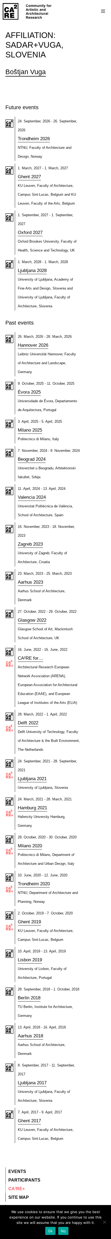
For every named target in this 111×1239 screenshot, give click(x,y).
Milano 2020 (30, 845)
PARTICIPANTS (24, 1180)
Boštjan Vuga (25, 71)
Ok (50, 1231)
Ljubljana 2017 (32, 1082)
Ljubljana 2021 (32, 778)
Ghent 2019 (29, 921)
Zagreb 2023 (30, 544)
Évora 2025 (29, 392)
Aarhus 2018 (30, 1035)
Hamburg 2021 (32, 807)
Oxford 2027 (30, 232)
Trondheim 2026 (34, 138)
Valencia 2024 (32, 497)
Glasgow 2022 (32, 620)
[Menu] (92, 11)
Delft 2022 (28, 722)
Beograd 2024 (32, 459)
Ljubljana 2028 (32, 270)
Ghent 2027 (29, 176)
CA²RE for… (30, 658)
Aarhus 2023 (30, 582)
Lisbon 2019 (30, 959)
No (63, 1231)
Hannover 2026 (33, 345)
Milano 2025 (30, 430)
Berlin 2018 (29, 997)
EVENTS (17, 1171)
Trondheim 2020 (34, 883)
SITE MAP (18, 1197)
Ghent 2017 (29, 1120)
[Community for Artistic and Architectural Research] (27, 11)
